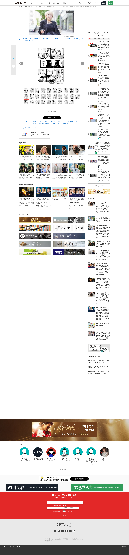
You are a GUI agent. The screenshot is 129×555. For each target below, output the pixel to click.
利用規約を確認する (58, 511)
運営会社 (86, 535)
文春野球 (90, 3)
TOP (20, 6)
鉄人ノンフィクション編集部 (104, 180)
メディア (34, 127)
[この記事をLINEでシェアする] (13, 62)
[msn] (70, 531)
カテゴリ (43, 3)
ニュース (21, 127)
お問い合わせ (54, 535)
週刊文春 (58, 3)
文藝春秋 (64, 3)
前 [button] (21, 63)
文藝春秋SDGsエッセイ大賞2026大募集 (59, 199)
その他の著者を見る (64, 469)
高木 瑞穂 (100, 49)
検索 (98, 3)
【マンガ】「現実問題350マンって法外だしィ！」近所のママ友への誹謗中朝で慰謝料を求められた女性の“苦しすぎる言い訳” (53, 39)
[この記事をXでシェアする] (13, 48)
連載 (54, 3)
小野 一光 (100, 111)
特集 (49, 3)
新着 (32, 3)
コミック (84, 3)
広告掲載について (45, 535)
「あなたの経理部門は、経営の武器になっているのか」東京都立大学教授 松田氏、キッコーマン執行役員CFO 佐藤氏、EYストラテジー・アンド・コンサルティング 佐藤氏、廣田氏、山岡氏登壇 (77, 203)
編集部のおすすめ (30, 6)
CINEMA (75, 3)
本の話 (18, 546)
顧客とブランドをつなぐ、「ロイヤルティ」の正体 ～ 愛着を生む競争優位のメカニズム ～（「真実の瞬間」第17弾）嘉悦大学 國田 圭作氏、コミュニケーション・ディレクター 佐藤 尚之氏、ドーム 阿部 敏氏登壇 (43, 203)
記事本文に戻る (52, 111)
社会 (26, 127)
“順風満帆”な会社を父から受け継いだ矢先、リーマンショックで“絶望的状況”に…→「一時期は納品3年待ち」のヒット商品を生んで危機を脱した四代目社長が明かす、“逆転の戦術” (26, 202)
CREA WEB (12, 546)
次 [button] (82, 63)
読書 (80, 3)
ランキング (37, 3)
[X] (58, 531)
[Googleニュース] (66, 531)
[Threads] (62, 531)
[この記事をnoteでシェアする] (13, 66)
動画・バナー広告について (65, 535)
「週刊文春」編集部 (102, 60)
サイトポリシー (78, 535)
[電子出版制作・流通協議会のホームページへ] (47, 540)
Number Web (4, 546)
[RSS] (74, 531)
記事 (37, 6)
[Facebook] (55, 531)
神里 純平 (100, 98)
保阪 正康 (100, 72)
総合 (102, 35)
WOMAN (70, 3)
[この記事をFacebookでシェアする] (13, 52)
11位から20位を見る (98, 185)
